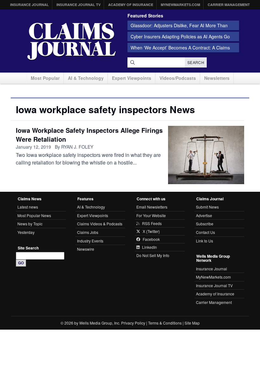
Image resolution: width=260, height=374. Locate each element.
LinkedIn (149, 247)
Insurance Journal (29, 4)
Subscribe (204, 223)
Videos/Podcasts (177, 78)
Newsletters (217, 78)
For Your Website (151, 215)
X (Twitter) (151, 231)
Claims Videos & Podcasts (99, 223)
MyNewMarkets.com (180, 4)
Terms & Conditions (165, 323)
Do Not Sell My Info (152, 255)
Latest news (27, 207)
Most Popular (45, 78)
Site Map (192, 323)
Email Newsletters (151, 207)
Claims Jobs (87, 232)
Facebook (151, 239)
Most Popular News (34, 215)
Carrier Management (229, 4)
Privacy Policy (133, 323)
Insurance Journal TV (78, 4)
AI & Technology (86, 78)
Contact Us (205, 232)
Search (195, 62)
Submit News (207, 207)
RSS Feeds (152, 223)
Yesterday (26, 232)
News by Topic (29, 223)
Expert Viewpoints (131, 78)
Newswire (85, 249)
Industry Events (90, 240)
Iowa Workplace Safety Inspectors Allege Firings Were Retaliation (89, 135)
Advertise (204, 215)
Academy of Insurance (130, 4)
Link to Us (204, 240)
